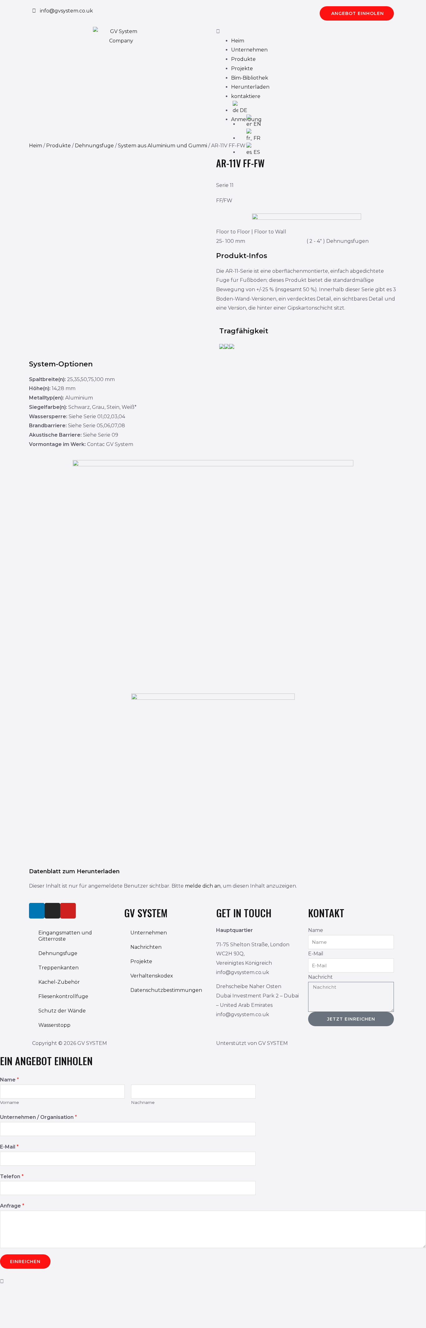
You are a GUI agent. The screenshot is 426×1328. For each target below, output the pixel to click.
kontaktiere (245, 96)
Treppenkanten (58, 968)
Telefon (12, 1176)
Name (315, 930)
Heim (237, 41)
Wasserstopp (54, 1025)
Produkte (243, 59)
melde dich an (202, 886)
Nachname (143, 1102)
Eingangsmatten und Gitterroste (65, 936)
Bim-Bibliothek (249, 78)
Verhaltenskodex (151, 976)
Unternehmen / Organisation (38, 1117)
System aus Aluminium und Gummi (162, 146)
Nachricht (320, 977)
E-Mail (315, 954)
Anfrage (12, 1206)
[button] (305, 31)
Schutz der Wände (62, 1011)
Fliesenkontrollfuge (63, 996)
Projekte (242, 68)
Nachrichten (146, 947)
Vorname (9, 1102)
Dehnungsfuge (94, 146)
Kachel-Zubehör (59, 982)
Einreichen (25, 1261)
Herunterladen (250, 87)
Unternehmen (249, 50)
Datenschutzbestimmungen (166, 990)
